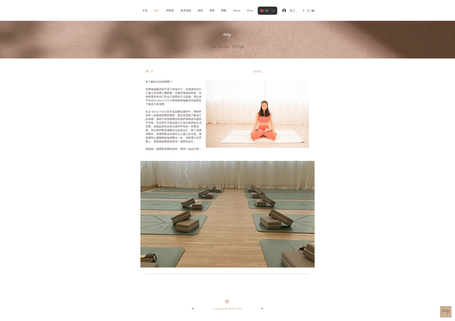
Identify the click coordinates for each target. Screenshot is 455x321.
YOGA (238, 47)
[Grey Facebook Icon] (303, 10)
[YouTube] (313, 10)
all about (220, 47)
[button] (227, 214)
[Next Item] (303, 113)
